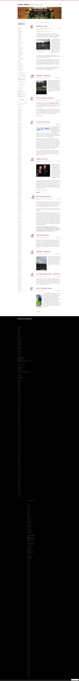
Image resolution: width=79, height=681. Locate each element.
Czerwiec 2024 (19, 382)
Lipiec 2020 (19, 130)
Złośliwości (19, 67)
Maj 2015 (28, 619)
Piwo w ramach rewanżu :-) (45, 98)
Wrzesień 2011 (20, 246)
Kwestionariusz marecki (21, 42)
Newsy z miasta (38, 29)
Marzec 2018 (28, 591)
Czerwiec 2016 (20, 180)
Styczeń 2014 (19, 221)
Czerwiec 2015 (20, 197)
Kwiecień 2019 (28, 584)
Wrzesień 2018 (20, 148)
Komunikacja (19, 39)
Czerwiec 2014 (20, 214)
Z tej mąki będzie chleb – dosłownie (48, 274)
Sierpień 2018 (19, 408)
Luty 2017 (19, 421)
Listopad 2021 (19, 117)
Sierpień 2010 (28, 660)
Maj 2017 (19, 166)
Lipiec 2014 (19, 447)
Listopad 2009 (19, 277)
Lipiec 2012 (19, 232)
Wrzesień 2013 (19, 456)
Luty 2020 (19, 137)
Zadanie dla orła (41, 159)
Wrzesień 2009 (19, 489)
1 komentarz (59, 28)
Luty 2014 (28, 632)
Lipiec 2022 (28, 565)
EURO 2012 (28, 510)
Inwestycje (51, 28)
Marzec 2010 (19, 484)
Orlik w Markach (20, 52)
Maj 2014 (19, 449)
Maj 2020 (28, 578)
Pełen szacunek (19, 345)
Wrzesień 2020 (19, 395)
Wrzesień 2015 (20, 193)
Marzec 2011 (28, 654)
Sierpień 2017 (19, 162)
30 (23, 104)
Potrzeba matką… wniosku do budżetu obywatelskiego (24, 372)
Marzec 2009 (19, 288)
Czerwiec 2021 (20, 120)
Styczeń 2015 (19, 204)
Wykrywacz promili (42, 235)
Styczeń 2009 (19, 291)
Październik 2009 (19, 488)
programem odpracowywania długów (54, 102)
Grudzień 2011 (19, 242)
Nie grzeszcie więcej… (43, 122)
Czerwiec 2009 (20, 284)
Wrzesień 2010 (20, 263)
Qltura (19, 60)
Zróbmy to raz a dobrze (31, 541)
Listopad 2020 (19, 393)
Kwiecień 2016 (19, 183)
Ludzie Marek (46, 161)
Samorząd (41, 29)
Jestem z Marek (23, 4)
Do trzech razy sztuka (20, 85)
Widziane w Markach (43, 76)
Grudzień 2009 (28, 667)
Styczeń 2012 (28, 645)
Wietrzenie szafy (19, 351)
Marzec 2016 (19, 430)
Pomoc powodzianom (29, 525)
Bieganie (18, 329)
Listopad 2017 (19, 158)
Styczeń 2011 (19, 475)
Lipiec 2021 (19, 389)
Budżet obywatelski (47, 28)
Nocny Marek (19, 49)
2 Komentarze (59, 161)
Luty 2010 (19, 485)
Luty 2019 (19, 144)
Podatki (19, 56)
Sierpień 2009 (19, 281)
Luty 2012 (19, 239)
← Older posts (38, 311)
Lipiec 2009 (19, 491)
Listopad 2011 (19, 243)
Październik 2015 (19, 434)
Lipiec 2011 (19, 249)
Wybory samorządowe (20, 66)
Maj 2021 (28, 571)
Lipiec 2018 (19, 151)
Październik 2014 (29, 625)
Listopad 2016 (19, 173)
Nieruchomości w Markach (30, 519)
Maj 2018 (19, 152)
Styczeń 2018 (19, 155)
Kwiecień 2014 (19, 450)
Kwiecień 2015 (19, 200)
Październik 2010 (19, 478)
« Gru (27, 559)
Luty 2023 (19, 109)
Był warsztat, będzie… (20, 90)
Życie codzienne (45, 29)
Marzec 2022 (19, 386)
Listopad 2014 (19, 207)
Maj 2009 (28, 673)
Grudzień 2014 (19, 443)
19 (18, 103)
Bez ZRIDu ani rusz (22, 358)
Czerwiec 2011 (20, 250)
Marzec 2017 (19, 169)
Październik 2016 (19, 424)
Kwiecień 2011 (19, 253)
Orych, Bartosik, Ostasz (44, 288)
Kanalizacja (19, 38)
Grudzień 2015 (28, 613)
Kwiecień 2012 (19, 236)
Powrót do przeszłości (20, 59)
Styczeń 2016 (19, 187)
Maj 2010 (19, 482)
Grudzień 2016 (20, 172)
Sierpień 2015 (19, 436)
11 (31, 557)
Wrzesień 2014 (29, 626)
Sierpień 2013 (19, 228)
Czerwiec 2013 (29, 639)
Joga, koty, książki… (20, 369)
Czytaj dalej (38, 192)
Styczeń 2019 (19, 145)
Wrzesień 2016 (20, 176)
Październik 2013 (20, 225)
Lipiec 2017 (19, 417)
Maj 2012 (19, 235)
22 (29, 558)
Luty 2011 (19, 256)
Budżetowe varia (41, 26)
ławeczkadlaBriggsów (29, 532)
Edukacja (19, 32)
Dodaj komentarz (58, 100)
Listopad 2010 (19, 260)
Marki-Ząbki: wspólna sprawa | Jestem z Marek (30, 540)
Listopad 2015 (19, 190)
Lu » (29, 559)
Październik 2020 (20, 127)
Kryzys (18, 336)
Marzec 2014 (19, 218)
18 (25, 102)
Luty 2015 (19, 441)
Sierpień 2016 (28, 606)
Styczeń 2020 (19, 138)
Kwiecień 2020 (19, 134)
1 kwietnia (19, 28)
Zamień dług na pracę (43, 196)
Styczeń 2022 (19, 116)
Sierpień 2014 (19, 211)
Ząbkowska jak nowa (23, 75)
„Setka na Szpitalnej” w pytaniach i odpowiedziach (31, 551)
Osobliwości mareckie (20, 53)
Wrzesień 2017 (19, 415)
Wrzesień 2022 (20, 110)
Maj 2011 (28, 652)
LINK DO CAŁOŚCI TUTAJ (41, 224)
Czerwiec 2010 (20, 267)
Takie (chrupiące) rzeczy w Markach (30, 550)
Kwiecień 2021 (19, 123)
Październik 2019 (19, 402)
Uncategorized (19, 63)
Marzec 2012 (19, 463)
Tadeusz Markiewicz (41, 28)
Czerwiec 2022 (20, 113)
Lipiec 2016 (19, 179)
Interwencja (19, 35)
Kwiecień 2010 (19, 270)
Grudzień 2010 (19, 476)
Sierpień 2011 (19, 469)
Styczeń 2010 (19, 274)
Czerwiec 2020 (20, 131)
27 (19, 104)
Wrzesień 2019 (20, 141)
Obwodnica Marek (20, 342)
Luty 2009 (19, 495)
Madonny (19, 45)
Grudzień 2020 (20, 124)
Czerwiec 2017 (20, 165)
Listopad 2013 (19, 454)
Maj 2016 (19, 428)
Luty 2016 (19, 186)
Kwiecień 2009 (28, 674)
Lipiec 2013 (19, 458)
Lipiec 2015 (19, 437)
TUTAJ (46, 68)
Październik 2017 (20, 159)
